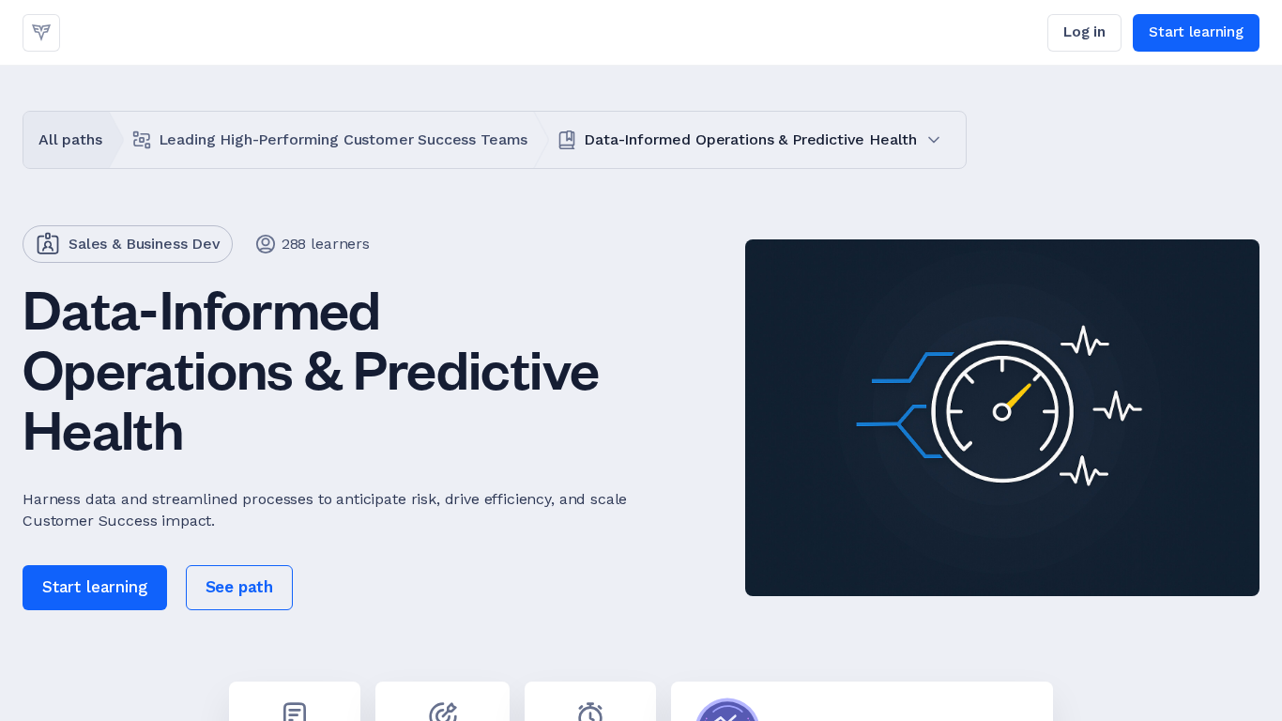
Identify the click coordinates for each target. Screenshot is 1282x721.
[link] (41, 33)
